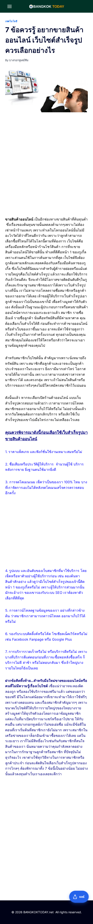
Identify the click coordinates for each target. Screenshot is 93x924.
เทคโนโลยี (11, 21)
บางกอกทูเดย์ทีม (18, 60)
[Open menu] (9, 6)
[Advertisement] (46, 165)
